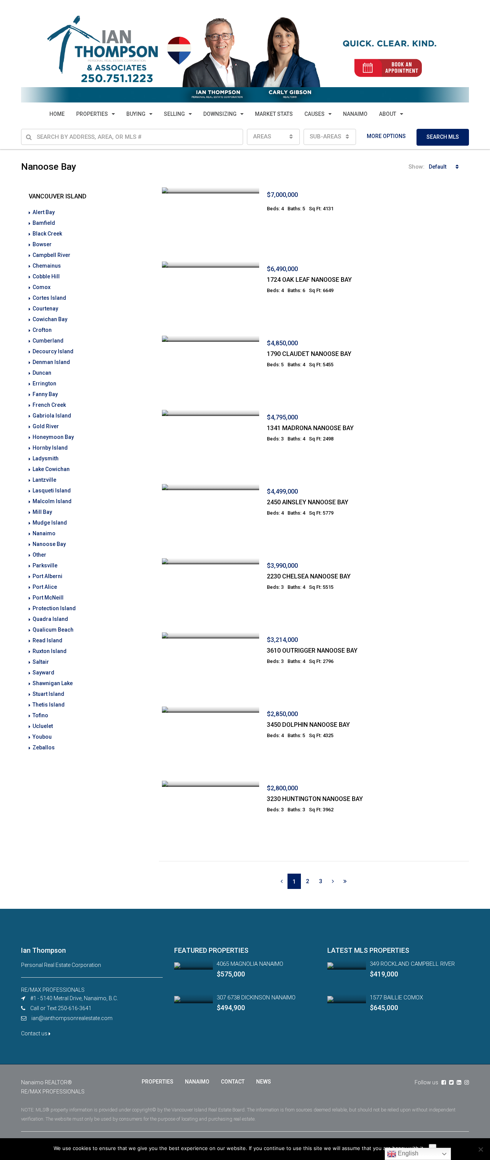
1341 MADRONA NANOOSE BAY (310, 428)
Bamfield (44, 223)
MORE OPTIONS (386, 136)
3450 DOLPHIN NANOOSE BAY (308, 724)
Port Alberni (47, 576)
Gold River (46, 426)
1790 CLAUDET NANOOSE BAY (309, 353)
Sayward (43, 672)
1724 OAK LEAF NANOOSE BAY (309, 279)
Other (39, 555)
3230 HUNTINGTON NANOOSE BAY (315, 799)
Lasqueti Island (52, 490)
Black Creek (47, 234)
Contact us (35, 1033)
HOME (57, 114)
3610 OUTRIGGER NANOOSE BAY (312, 650)
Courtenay (45, 308)
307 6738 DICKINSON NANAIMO (256, 997)
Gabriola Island (52, 416)
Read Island (47, 640)
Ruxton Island (50, 651)
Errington (44, 383)
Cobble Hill (46, 276)
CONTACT (233, 1082)
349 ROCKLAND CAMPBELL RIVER (412, 963)
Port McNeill (48, 598)
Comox (42, 287)
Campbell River (51, 255)
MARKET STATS (274, 114)
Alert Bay (44, 212)
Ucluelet (43, 726)
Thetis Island (49, 705)
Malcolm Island (52, 501)
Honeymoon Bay (53, 437)
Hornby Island (50, 448)
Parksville (45, 565)
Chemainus (47, 266)
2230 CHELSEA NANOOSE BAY (309, 576)
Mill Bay (42, 512)
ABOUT (387, 114)
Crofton (42, 330)
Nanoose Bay (49, 544)
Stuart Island (48, 694)
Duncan (42, 373)
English (407, 1153)
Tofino (40, 715)
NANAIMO (355, 114)
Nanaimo (44, 533)
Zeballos (44, 747)
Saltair (41, 662)
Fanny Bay (45, 394)
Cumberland (48, 341)
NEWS (263, 1082)
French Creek (49, 405)
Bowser (42, 244)
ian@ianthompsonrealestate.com (72, 1018)
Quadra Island (50, 619)
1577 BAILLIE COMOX (396, 997)
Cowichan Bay (50, 319)
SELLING (174, 114)
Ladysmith (46, 458)
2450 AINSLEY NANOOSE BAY (307, 502)
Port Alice (45, 587)
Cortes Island (49, 298)
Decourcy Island (53, 351)
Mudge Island (50, 523)
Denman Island (51, 362)
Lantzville (44, 480)
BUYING (135, 114)
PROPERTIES (92, 114)
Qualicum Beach (53, 630)
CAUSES (314, 114)
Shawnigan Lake (53, 683)
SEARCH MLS (442, 137)
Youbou (42, 737)
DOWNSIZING (220, 114)
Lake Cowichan (51, 469)
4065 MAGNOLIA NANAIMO (250, 963)
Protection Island (54, 608)
